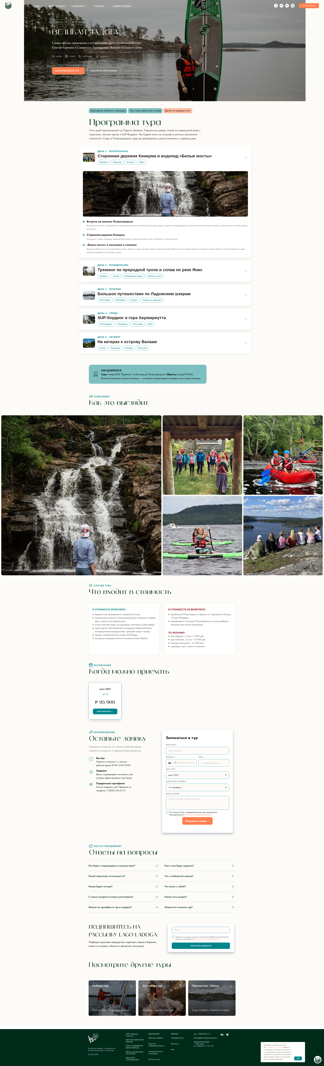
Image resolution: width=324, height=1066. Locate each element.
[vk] (287, 6)
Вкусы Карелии (152, 986)
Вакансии (175, 1044)
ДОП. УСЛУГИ (56, 6)
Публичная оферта (155, 1038)
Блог (173, 1049)
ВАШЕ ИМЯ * (171, 745)
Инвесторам (122, 6)
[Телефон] (276, 6)
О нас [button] (19, 6)
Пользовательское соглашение (155, 1052)
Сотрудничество (177, 1038)
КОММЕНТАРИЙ (172, 794)
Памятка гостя (154, 1059)
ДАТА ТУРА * (171, 769)
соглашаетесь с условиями (274, 1047)
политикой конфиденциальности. (208, 939)
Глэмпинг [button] (79, 6)
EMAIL (201, 757)
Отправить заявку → (197, 820)
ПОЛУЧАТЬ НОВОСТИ (200, 946)
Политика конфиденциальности (156, 1045)
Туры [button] (36, 6)
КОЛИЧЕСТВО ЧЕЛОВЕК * (176, 781)
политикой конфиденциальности (198, 814)
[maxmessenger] (293, 6)
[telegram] (281, 6)
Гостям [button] (99, 6)
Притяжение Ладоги (205, 986)
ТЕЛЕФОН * (170, 757)
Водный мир (100, 986)
